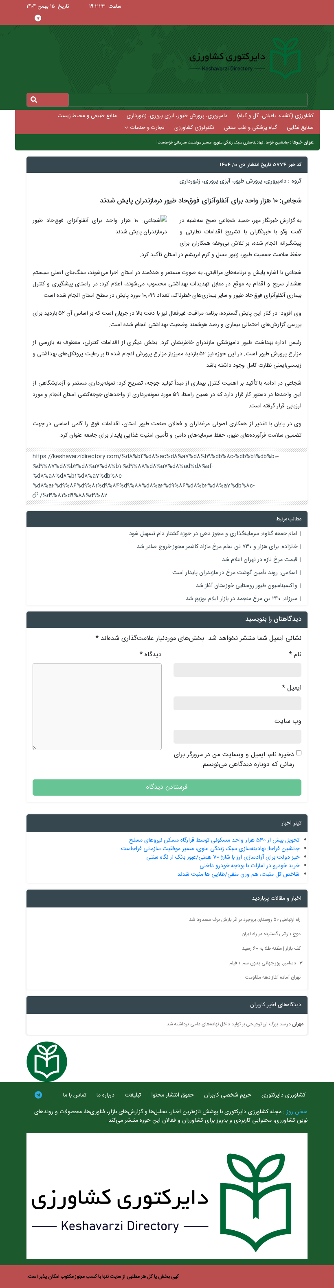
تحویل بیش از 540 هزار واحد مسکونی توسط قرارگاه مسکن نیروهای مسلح (214, 840)
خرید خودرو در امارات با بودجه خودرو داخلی (249, 866)
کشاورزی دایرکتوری (283, 1095)
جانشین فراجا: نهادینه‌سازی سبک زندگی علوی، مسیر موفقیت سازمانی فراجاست (223, 142)
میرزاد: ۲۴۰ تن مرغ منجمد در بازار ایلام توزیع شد (241, 599)
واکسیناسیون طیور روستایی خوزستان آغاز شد (246, 586)
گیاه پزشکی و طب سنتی (250, 127)
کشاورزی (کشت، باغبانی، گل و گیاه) (275, 115)
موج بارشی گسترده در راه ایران (271, 934)
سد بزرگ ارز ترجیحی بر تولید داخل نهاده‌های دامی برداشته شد (226, 1024)
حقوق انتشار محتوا (172, 1095)
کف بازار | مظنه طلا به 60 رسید (271, 948)
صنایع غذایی (300, 127)
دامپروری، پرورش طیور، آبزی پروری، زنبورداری (177, 115)
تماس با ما (74, 1095)
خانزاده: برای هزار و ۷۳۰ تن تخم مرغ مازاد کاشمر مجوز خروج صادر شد (217, 547)
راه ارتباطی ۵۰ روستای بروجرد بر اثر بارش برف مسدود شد (245, 919)
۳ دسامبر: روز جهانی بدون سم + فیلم (266, 963)
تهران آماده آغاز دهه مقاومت (273, 977)
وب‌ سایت (288, 722)
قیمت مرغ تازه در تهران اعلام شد (259, 560)
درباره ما (105, 1095)
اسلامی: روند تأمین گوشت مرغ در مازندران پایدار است (234, 573)
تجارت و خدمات (147, 127)
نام (295, 655)
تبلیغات (133, 1095)
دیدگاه (151, 655)
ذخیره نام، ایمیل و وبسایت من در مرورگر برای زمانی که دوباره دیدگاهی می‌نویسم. (234, 760)
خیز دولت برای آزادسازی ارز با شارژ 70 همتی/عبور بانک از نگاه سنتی (222, 857)
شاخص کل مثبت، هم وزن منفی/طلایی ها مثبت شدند (238, 874)
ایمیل (291, 688)
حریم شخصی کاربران (227, 1095)
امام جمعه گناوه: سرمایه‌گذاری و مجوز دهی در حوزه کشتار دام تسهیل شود (213, 534)
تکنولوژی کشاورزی (194, 127)
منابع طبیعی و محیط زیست (87, 115)
